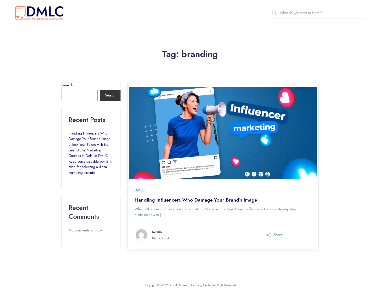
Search (67, 85)
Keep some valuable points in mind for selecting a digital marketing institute (90, 167)
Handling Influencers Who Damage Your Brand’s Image (196, 200)
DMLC (140, 190)
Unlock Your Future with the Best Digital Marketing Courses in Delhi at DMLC (89, 150)
